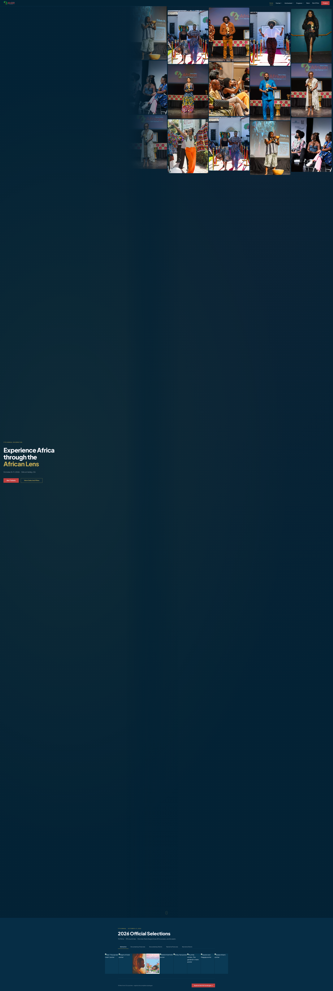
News (308, 3)
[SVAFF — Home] (9, 3)
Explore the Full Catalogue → (203, 985)
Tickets (325, 3)
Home (271, 3)
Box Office (315, 3)
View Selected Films (31, 480)
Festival (278, 3)
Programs (299, 3)
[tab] (123, 947)
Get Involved (288, 3)
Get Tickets (11, 480)
